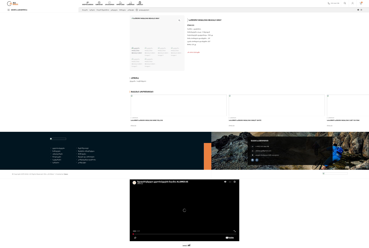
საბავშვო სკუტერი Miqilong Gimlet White (245, 120)
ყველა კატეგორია (19, 10)
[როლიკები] (120, 2)
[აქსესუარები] (109, 2)
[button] (179, 20)
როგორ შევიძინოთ (103, 10)
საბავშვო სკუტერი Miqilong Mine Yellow (147, 120)
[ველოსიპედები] (87, 2)
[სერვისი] (140, 2)
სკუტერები (130, 4)
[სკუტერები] (130, 2)
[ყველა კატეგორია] (9, 10)
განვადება (114, 10)
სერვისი (140, 4)
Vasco (66, 174)
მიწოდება (122, 10)
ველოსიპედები (87, 4)
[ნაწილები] (99, 2)
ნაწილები (99, 4)
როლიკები (120, 4)
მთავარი (85, 10)
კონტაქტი (131, 10)
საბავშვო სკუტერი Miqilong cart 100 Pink (343, 120)
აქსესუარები (109, 4)
